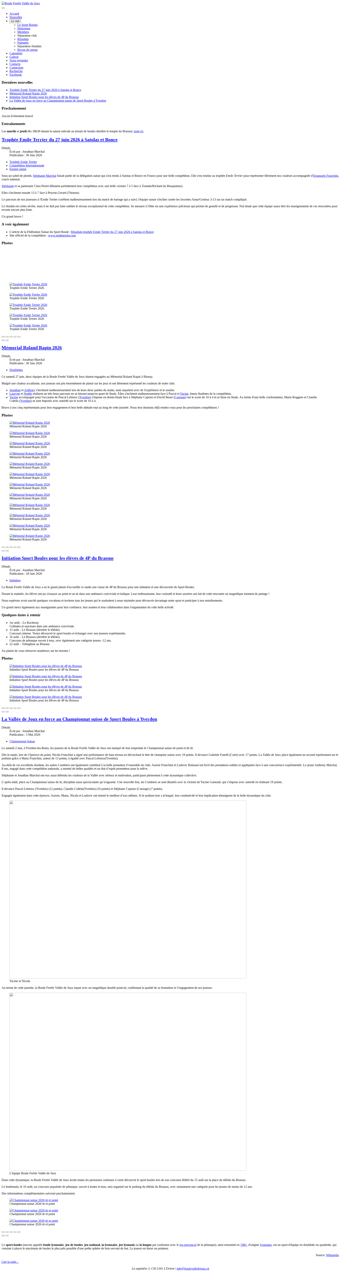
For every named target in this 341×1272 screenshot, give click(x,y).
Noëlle (28, 393)
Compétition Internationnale (26, 165)
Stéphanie (8, 186)
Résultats (23, 39)
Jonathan (15, 390)
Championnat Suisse (22, 741)
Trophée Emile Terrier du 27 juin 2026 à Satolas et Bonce (45, 90)
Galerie (14, 57)
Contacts (14, 64)
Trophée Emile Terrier (23, 162)
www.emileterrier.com (62, 235)
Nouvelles (15, 17)
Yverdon (84, 397)
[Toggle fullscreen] (11, 336)
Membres (23, 32)
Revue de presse (27, 49)
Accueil (14, 13)
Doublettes (16, 370)
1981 (243, 1244)
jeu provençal (188, 1244)
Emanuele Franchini (325, 175)
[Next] (7, 340)
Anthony (29, 390)
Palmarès (23, 42)
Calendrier (15, 53)
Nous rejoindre (18, 60)
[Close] (3, 336)
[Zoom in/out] (15, 336)
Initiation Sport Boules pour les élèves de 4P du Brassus (44, 97)
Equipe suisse (17, 169)
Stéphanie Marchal (44, 175)
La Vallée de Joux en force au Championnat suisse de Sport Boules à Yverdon (57, 100)
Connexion (16, 67)
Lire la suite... (10, 1261)
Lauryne (14, 393)
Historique (23, 28)
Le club (15, 21)
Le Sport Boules (27, 24)
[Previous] (3, 340)
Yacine (184, 393)
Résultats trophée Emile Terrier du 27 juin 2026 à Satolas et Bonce (112, 232)
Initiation (15, 580)
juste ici (138, 131)
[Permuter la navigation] (3, 8)
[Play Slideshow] (19, 336)
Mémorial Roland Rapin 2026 (28, 93)
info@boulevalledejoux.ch (193, 1268)
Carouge (180, 397)
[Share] (7, 336)
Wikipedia (332, 1255)
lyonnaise (266, 1244)
